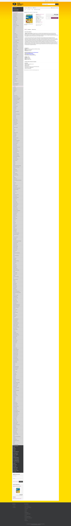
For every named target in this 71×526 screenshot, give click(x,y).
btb (13, 82)
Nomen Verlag (15, 309)
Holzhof (14, 223)
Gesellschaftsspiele (16, 457)
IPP (13, 235)
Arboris (14, 30)
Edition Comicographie (16, 140)
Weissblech (14, 427)
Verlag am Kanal (15, 410)
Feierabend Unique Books (16, 188)
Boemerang (15, 69)
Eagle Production (15, 132)
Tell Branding (15, 386)
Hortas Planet (15, 225)
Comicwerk (14, 108)
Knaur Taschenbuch (16, 255)
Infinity (14, 227)
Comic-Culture (15, 103)
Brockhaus (14, 75)
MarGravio (14, 288)
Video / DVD (14, 466)
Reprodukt (14, 337)
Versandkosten (56, 15)
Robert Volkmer (15, 340)
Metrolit (14, 293)
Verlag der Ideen (15, 412)
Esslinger (14, 177)
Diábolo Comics (15, 120)
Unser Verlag (15, 407)
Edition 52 (14, 136)
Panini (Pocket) (15, 321)
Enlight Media (15, 169)
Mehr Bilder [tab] (29, 29)
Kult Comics (15, 264)
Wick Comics (15, 431)
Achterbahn (15, 16)
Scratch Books (15, 357)
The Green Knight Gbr (16, 387)
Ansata (14, 29)
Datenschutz (26, 520)
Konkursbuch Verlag (16, 260)
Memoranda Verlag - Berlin (17, 292)
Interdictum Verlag (15, 234)
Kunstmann (14, 267)
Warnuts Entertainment (16, 424)
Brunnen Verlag (15, 78)
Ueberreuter (15, 402)
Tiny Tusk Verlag (15, 395)
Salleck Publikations (16, 349)
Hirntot (14, 221)
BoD (13, 67)
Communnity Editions (16, 111)
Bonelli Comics (15, 71)
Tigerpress (14, 391)
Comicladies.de (15, 106)
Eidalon (14, 164)
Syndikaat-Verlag (15, 383)
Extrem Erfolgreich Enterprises (17, 180)
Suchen (57, 4)
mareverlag (15, 287)
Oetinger (14, 316)
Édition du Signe (15, 143)
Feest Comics (15, 186)
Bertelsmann (15, 57)
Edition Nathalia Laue (16, 151)
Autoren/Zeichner (15, 453)
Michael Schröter (15, 297)
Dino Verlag (14, 124)
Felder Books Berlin (15, 189)
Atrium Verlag (15, 36)
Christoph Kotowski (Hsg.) (16, 98)
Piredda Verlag (15, 329)
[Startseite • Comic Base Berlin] (17, 4)
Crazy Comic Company (16, 114)
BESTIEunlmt (14, 58)
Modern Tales (15, 300)
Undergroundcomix (16, 406)
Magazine (14, 448)
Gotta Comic (15, 201)
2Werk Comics (15, 13)
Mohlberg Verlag (15, 301)
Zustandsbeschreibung (27, 516)
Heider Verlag (15, 215)
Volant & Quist (15, 416)
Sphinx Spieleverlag (16, 366)
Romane (14, 450)
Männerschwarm (15, 279)
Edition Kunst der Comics (16, 147)
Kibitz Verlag (15, 250)
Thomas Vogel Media (16, 390)
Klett (14, 254)
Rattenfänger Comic (16, 334)
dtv (13, 128)
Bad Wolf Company (16, 42)
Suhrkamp (14, 381)
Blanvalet (14, 61)
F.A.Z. (14, 181)
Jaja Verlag (14, 238)
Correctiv (14, 112)
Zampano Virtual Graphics (16, 436)
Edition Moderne (15, 149)
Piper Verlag (15, 328)
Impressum (30, 7)
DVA (13, 131)
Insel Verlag (14, 231)
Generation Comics (16, 194)
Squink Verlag (15, 371)
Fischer (14, 193)
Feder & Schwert (15, 185)
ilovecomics (15, 226)
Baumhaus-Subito (15, 49)
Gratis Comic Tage (15, 470)
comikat (14, 110)
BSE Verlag (14, 79)
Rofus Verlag (15, 341)
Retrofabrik (14, 338)
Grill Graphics (15, 206)
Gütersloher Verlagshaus (16, 210)
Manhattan (14, 284)
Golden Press (15, 198)
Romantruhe (15, 342)
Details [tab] (26, 29)
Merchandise (15, 464)
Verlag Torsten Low (16, 414)
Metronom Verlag (15, 295)
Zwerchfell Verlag (15, 444)
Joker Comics (15, 243)
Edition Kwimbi (15, 148)
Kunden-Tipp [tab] (34, 29)
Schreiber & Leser (15, 353)
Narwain (14, 308)
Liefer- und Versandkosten (28, 507)
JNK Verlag (14, 239)
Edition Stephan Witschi (16, 156)
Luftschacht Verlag (16, 276)
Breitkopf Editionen (15, 74)
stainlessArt (15, 374)
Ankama (14, 28)
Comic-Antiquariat (15, 10)
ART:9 (14, 32)
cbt (13, 94)
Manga (14, 447)
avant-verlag (15, 41)
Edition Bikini (15, 139)
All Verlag (14, 21)
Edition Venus (15, 157)
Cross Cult (14, 115)
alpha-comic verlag (16, 25)
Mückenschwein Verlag (16, 305)
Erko (13, 176)
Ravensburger (15, 336)
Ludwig (14, 275)
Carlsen (14, 91)
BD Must (14, 50)
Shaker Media (15, 361)
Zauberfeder (15, 439)
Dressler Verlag (15, 127)
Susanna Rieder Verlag (16, 382)
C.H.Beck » (14, 497)
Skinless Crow (15, 362)
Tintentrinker (15, 394)
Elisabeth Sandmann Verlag (17, 165)
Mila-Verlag (14, 299)
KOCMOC (14, 259)
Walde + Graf (15, 420)
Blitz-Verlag (14, 62)
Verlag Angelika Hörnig (16, 411)
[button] (43, 4)
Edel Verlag (14, 135)
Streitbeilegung (26, 512)
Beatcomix (14, 53)
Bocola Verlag (15, 66)
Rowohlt (14, 346)
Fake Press (14, 182)
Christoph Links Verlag (16, 99)
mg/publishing (15, 296)
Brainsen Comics (15, 73)
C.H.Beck (14, 86)
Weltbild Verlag (15, 428)
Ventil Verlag (15, 408)
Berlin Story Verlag (15, 54)
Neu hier (26, 515)
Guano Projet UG (15, 209)
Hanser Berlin (15, 213)
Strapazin (14, 375)
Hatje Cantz (15, 214)
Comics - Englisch (15, 454)
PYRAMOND (14, 332)
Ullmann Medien (15, 403)
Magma (14, 280)
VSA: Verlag (14, 419)
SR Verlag (14, 373)
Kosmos (14, 263)
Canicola (14, 87)
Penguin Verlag (15, 325)
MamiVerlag (15, 283)
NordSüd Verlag (15, 312)
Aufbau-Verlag (15, 37)
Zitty (14, 443)
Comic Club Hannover (16, 102)
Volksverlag (14, 418)
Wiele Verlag (15, 432)
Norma (14, 313)
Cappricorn (14, 90)
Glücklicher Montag (15, 197)
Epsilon (14, 172)
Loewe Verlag (15, 272)
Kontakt (26, 7)
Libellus (14, 271)
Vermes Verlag (15, 415)
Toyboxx (14, 399)
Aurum (14, 38)
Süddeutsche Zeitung (16, 379)
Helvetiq (14, 217)
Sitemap (26, 519)
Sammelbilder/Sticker (16, 460)
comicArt (14, 104)
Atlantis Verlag (15, 34)
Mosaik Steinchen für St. (16, 304)
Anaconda (14, 26)
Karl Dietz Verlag (15, 246)
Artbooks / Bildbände (16, 451)
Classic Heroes (15, 100)
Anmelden (21, 481)
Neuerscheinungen (16, 9)
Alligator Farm (15, 24)
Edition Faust (15, 144)
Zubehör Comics (15, 467)
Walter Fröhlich (15, 423)
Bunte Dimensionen (16, 83)
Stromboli (14, 378)
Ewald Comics (15, 178)
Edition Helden (15, 145)
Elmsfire (14, 168)
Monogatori (15, 303)
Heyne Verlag (15, 218)
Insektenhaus (15, 229)
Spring (14, 370)
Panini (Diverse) (15, 320)
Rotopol (14, 345)
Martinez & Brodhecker (16, 291)
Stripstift (14, 377)
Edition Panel (15, 152)
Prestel (14, 330)
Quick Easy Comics (15, 333)
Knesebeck (14, 258)
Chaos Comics (15, 95)
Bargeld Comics (15, 46)
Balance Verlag (15, 45)
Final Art (14, 190)
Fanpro (14, 184)
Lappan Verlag (15, 268)
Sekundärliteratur (15, 358)
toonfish (14, 398)
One (13, 317)
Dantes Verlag (15, 119)
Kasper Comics (15, 247)
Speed (14, 365)
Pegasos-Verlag (15, 324)
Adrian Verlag (15, 17)
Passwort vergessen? (15, 481)
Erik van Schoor (15, 173)
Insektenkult (15, 230)
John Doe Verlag (15, 242)
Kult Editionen (15, 266)
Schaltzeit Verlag (15, 350)
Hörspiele (14, 463)
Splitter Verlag (15, 369)
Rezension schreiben (39, 25)
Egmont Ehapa (15, 160)
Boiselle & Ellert (15, 70)
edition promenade (16, 153)
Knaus (14, 256)
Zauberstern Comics (16, 440)
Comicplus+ (15, 107)
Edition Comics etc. (15, 141)
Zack (14, 435)
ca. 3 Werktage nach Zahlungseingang (40, 14)
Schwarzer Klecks (15, 354)
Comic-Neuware (15, 12)
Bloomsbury (15, 63)
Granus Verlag (15, 202)
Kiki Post (14, 251)
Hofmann (14, 222)
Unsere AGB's (26, 508)
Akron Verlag (15, 20)
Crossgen (14, 116)
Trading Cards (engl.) (16, 461)
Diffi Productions (15, 123)
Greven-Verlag (15, 205)
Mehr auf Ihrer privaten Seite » (17, 498)
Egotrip (14, 161)
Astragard (14, 33)
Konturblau (14, 262)
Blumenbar (14, 65)
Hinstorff (14, 219)
